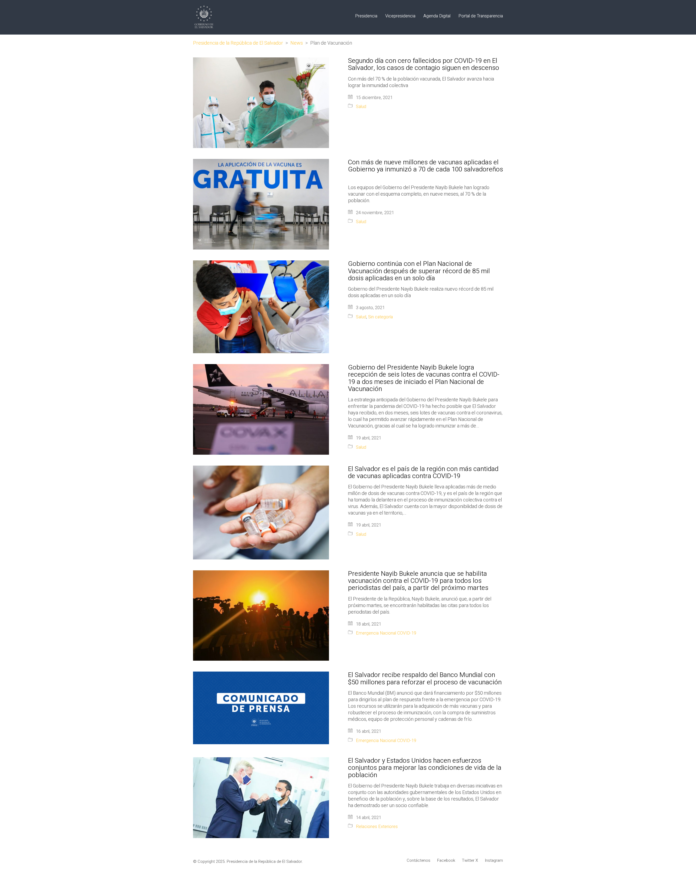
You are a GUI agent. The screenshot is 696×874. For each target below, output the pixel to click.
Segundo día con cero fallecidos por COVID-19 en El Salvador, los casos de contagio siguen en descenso (423, 64)
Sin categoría (380, 317)
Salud (361, 107)
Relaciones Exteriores (377, 827)
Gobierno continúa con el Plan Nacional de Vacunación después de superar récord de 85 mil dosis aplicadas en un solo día (419, 271)
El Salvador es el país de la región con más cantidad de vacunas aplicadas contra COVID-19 (423, 473)
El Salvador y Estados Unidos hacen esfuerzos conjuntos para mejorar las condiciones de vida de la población (424, 768)
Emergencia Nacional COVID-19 (386, 633)
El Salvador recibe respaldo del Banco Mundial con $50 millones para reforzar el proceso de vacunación (425, 679)
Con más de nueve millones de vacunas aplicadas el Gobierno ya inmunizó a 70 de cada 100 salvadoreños (425, 169)
